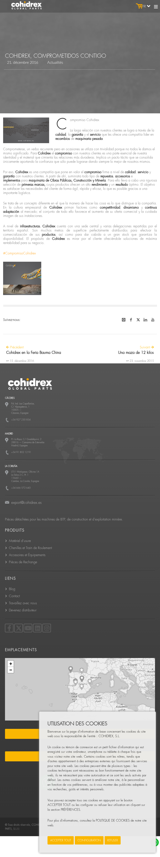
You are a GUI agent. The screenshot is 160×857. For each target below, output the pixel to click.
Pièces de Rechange (23, 562)
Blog (12, 589)
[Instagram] (46, 628)
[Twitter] (18, 628)
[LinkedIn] (37, 628)
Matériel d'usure (20, 541)
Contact (14, 596)
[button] (81, 671)
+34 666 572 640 (21, 488)
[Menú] (156, 7)
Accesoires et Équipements (27, 555)
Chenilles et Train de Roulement (30, 548)
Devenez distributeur (22, 610)
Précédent (16, 347)
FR (145, 6)
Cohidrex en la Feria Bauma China (33, 352)
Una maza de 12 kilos (136, 352)
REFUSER (112, 840)
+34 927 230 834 (21, 420)
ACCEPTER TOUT (60, 840)
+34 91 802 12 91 (21, 452)
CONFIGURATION (89, 840)
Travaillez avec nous (23, 603)
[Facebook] (9, 628)
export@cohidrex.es (26, 502)
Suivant (145, 347)
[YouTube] (28, 628)
